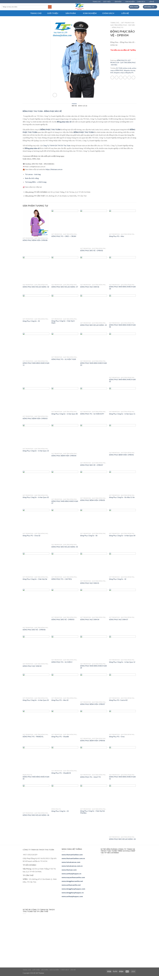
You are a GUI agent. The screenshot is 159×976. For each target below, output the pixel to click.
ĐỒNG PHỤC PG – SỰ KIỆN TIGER (63, 359)
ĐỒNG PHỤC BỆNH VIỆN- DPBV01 (121, 455)
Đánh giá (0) (82, 106)
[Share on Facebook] (112, 77)
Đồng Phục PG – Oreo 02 (31, 535)
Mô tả (74, 106)
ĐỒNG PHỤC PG (117, 27)
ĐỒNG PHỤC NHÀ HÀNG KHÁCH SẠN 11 (36, 364)
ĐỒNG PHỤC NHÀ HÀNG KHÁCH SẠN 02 (122, 380)
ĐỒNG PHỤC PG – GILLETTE (90, 777)
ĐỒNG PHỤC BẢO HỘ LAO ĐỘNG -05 (64, 547)
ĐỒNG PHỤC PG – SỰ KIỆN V (61, 662)
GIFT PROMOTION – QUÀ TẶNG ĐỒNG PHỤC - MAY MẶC (123, 63)
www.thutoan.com (69, 870)
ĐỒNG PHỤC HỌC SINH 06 (89, 287)
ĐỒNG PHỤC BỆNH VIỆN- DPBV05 (92, 500)
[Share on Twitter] (116, 77)
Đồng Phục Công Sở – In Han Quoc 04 (122, 535)
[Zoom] (55, 95)
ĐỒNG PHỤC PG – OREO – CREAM (63, 236)
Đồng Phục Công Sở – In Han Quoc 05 (36, 700)
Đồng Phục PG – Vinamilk (60, 737)
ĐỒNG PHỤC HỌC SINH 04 (89, 619)
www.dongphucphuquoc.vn (73, 893)
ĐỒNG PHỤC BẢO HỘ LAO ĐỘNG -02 (36, 287)
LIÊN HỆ (151, 1)
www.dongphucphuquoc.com (73, 889)
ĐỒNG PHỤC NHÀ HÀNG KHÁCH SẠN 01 (122, 778)
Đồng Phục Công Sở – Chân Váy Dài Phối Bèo (92, 812)
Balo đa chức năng (32, 178)
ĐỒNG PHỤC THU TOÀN (84, 132)
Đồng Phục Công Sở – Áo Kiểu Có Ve (122, 497)
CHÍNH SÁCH (141, 1)
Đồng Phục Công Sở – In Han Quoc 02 (36, 497)
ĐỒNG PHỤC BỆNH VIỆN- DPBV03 (35, 418)
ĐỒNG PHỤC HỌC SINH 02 (32, 666)
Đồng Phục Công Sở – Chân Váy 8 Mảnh (62, 322)
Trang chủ (114, 23)
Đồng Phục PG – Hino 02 (59, 700)
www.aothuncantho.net (71, 885)
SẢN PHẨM (118, 1)
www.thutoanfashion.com (72, 855)
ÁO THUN (119, 68)
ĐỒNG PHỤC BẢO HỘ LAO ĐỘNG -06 (36, 815)
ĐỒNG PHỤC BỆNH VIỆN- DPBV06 (92, 741)
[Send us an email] (156, 1)
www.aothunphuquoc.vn (71, 874)
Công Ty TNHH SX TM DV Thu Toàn (56, 145)
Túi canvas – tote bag (33, 174)
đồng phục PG (129, 72)
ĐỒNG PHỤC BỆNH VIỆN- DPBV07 (92, 704)
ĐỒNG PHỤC (119, 70)
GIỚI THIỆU (107, 1)
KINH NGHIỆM (130, 1)
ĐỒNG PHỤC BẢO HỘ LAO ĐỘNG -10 (93, 325)
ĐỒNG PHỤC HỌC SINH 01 (89, 583)
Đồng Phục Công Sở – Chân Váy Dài (35, 579)
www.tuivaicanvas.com (71, 862)
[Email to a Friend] (121, 77)
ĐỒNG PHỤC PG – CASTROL (61, 579)
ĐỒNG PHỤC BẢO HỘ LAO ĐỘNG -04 (122, 839)
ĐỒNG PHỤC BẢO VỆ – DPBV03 (62, 619)
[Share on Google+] (129, 77)
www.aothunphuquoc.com (72, 896)
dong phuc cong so (119, 72)
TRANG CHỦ (96, 1)
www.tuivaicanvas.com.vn (72, 866)
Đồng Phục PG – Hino (116, 236)
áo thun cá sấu (127, 68)
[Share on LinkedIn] (133, 77)
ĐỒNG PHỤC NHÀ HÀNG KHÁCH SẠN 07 (64, 502)
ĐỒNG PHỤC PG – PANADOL (33, 737)
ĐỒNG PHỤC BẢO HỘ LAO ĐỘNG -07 (64, 287)
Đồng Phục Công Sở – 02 (117, 579)
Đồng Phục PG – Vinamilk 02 (61, 773)
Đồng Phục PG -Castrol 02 (118, 700)
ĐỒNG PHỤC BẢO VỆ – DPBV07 (91, 465)
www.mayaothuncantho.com (73, 877)
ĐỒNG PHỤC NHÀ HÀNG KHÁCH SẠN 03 (93, 364)
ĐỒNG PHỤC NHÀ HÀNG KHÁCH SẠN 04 (122, 288)
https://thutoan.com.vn (54, 169)
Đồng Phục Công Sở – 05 (31, 321)
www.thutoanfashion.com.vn (73, 858)
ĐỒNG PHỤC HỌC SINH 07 (118, 619)
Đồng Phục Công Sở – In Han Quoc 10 (36, 451)
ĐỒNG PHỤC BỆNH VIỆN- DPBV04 (63, 456)
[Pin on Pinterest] (125, 77)
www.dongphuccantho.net (72, 881)
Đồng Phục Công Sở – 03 (60, 811)
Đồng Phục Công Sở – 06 (88, 535)
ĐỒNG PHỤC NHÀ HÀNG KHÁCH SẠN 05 (36, 778)
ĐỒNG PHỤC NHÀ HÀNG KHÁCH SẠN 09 (93, 667)
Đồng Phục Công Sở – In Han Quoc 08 (64, 414)
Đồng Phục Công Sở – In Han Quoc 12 (122, 662)
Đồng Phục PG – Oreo (117, 737)
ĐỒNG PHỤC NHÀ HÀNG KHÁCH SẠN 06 (122, 326)
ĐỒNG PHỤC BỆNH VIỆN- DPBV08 (35, 240)
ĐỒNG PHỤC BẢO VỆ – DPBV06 (34, 630)
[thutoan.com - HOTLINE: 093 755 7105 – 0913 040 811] (79, 6)
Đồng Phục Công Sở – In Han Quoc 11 (122, 414)
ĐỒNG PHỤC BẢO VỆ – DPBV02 (91, 250)
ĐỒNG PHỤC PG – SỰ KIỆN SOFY (92, 414)
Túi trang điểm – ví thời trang (35, 182)
